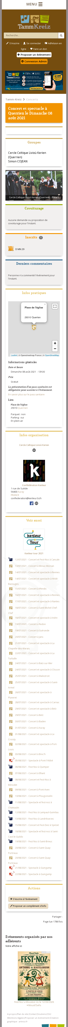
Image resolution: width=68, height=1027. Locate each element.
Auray (21, 491)
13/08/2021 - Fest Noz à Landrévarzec (34, 818)
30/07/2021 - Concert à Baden (30, 721)
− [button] (55, 348)
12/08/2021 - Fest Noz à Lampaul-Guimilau (37, 812)
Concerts (32, 99)
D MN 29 (19, 249)
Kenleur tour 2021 (34, 553)
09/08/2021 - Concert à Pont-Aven (32, 789)
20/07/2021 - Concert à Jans (29, 636)
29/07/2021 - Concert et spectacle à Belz (35, 708)
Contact (33, 1014)
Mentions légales (16, 1017)
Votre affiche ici (13, 946)
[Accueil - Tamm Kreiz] (34, 20)
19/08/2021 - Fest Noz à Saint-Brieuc (33, 841)
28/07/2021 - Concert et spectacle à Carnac (37, 702)
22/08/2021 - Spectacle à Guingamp (33, 874)
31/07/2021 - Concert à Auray (30, 727)
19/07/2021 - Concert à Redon (30, 624)
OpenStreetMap (52, 355)
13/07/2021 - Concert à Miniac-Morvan (34, 565)
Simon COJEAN (18, 161)
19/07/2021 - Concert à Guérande (32, 630)
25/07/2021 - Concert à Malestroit (32, 675)
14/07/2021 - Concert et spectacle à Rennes (37, 572)
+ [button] (55, 343)
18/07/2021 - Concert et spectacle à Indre (36, 617)
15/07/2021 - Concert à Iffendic (31, 588)
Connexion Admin (35, 61)
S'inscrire (14, 43)
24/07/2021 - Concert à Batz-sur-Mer (33, 663)
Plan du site (22, 1014)
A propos (11, 1014)
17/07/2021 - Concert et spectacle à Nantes (37, 601)
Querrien (16, 113)
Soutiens (41, 1014)
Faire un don (40, 49)
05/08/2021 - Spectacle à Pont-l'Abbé (34, 760)
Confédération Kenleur (34, 485)
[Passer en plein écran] (55, 306)
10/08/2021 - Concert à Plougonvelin (33, 795)
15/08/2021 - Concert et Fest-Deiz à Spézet (37, 825)
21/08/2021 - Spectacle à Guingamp (33, 867)
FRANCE (15, 495)
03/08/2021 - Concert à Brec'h (30, 754)
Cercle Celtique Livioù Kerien (34, 445)
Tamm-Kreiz (13, 99)
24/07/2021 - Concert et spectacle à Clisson (37, 669)
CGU (49, 1014)
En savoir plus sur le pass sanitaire (26, 394)
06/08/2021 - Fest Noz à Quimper (32, 766)
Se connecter (33, 43)
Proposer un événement (37, 1017)
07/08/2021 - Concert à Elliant (30, 773)
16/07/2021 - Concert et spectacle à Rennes (37, 595)
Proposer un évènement (35, 54)
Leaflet (14, 355)
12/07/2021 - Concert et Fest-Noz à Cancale (37, 559)
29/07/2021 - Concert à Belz (29, 715)
